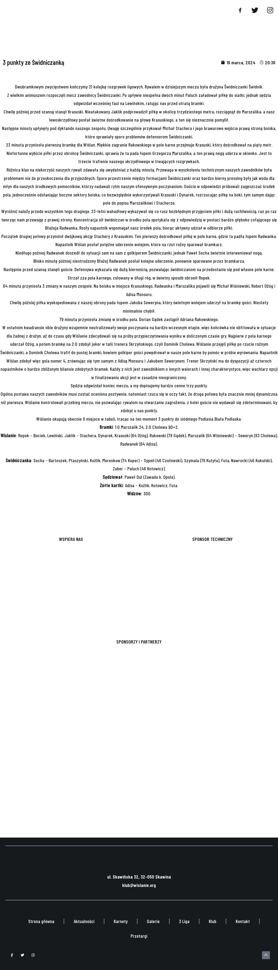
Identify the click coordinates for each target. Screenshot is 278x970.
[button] (228, 11)
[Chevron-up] (266, 955)
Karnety (121, 921)
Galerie (153, 921)
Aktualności (84, 921)
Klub (212, 921)
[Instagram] (33, 955)
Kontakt (243, 921)
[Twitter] (23, 955)
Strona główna (41, 921)
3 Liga (184, 921)
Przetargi (139, 936)
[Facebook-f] (12, 955)
